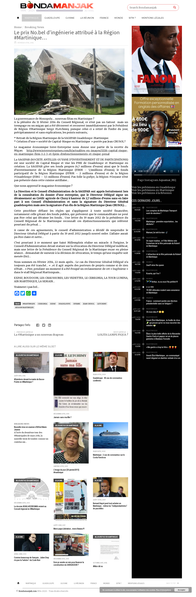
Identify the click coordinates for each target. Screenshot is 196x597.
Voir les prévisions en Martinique (153, 190)
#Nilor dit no (98, 566)
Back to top (171, 583)
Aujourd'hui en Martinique (27, 355)
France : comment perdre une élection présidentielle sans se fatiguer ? (161, 302)
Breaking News (34, 27)
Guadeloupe (52, 18)
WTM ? (132, 18)
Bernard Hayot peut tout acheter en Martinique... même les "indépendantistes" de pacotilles (110, 506)
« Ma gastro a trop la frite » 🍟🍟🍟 (161, 347)
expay (53, 304)
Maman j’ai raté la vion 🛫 (157, 232)
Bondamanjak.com (28, 591)
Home (18, 27)
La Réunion (87, 18)
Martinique (32, 18)
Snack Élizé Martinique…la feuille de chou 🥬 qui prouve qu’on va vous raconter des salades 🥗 (163, 323)
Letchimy (101, 304)
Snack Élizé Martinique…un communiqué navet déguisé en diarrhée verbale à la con (163, 356)
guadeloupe (64, 304)
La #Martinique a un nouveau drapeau (38, 334)
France (104, 18)
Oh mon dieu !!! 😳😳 (155, 312)
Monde (118, 18)
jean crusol (88, 304)
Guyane (70, 18)
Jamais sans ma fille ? (62, 417)
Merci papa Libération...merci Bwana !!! (69, 529)
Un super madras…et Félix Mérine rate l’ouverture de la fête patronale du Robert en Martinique (163, 243)
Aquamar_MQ (167, 180)
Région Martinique (24, 307)
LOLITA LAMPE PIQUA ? (113, 334)
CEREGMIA (42, 304)
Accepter (181, 590)
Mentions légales (153, 18)
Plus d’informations (163, 590)
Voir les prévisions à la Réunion (152, 193)
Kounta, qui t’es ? (153, 273)
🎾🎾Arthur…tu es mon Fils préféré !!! (162, 282)
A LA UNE (58, 355)
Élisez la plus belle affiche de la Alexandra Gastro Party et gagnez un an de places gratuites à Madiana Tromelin (163, 336)
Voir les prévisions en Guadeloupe (153, 187)
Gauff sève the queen (155, 265)
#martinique (29, 304)
